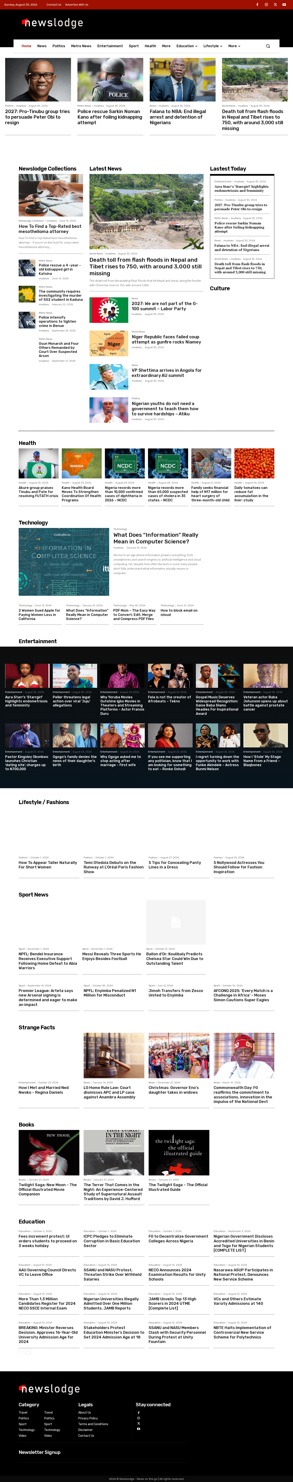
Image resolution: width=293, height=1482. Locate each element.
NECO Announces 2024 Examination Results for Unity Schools (177, 1275)
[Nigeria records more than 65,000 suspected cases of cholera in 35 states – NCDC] (168, 463)
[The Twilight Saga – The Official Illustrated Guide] (179, 1152)
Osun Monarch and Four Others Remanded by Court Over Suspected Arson (59, 350)
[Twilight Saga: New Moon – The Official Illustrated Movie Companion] (49, 1152)
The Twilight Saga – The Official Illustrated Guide (178, 1187)
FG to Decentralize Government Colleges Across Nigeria (178, 1238)
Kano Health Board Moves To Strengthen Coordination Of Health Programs (81, 494)
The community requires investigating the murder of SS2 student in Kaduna (61, 295)
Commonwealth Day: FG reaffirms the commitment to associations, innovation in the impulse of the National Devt (243, 1094)
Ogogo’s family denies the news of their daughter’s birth (75, 761)
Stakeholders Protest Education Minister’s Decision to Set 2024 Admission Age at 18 (114, 1332)
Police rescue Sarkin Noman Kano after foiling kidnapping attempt (109, 117)
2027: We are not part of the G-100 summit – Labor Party (165, 306)
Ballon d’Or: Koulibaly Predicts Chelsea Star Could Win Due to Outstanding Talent (174, 959)
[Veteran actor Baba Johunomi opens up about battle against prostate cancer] (265, 676)
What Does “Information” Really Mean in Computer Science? (155, 538)
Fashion (23, 857)
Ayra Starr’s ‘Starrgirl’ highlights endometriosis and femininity (241, 188)
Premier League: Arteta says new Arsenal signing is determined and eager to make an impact (48, 997)
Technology (120, 529)
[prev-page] (21, 1351)
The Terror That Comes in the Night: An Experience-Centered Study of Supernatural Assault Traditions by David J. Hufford (113, 1192)
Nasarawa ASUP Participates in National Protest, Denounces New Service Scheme (243, 1275)
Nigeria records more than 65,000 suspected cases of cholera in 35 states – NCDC (168, 494)
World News (228, 106)
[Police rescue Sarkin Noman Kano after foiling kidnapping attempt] (110, 79)
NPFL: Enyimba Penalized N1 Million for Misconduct (110, 993)
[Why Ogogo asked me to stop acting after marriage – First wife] (122, 735)
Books (22, 1180)
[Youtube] (284, 4)
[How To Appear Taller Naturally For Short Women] (49, 830)
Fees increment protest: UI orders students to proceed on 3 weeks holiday (48, 1241)
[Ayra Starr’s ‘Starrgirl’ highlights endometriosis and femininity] (27, 676)
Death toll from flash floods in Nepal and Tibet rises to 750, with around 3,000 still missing (252, 120)
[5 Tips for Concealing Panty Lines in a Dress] (179, 830)
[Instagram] (266, 4)
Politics (9, 106)
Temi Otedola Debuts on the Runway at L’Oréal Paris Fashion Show (114, 867)
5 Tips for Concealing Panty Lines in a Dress (175, 865)
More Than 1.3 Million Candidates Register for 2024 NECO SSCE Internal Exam (47, 1304)
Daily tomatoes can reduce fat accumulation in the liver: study (251, 494)
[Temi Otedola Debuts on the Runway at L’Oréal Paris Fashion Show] (114, 830)
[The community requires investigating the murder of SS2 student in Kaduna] (27, 294)
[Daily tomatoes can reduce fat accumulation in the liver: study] (254, 463)
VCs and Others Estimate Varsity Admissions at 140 (238, 1301)
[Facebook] (257, 4)
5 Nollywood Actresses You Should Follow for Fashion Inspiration (239, 867)
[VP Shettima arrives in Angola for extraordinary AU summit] (108, 377)
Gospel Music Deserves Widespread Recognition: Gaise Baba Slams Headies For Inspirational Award (217, 705)
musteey (21, 105)
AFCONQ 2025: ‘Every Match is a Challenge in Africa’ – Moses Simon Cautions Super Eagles (243, 995)
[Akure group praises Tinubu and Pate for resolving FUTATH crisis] (39, 463)
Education (24, 1231)
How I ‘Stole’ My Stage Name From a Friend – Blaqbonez (262, 761)
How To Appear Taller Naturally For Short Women (48, 865)
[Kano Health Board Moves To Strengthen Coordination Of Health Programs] (82, 463)
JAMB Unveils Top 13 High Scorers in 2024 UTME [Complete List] (172, 1304)
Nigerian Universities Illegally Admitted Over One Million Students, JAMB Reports (111, 1304)
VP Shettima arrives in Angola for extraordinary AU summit (167, 373)
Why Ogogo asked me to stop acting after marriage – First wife (120, 761)
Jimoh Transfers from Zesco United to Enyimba (176, 993)
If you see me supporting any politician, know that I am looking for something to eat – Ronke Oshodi (170, 763)
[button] (267, 45)
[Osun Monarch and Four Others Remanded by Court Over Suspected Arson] (27, 346)
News (153, 106)
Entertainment (222, 181)
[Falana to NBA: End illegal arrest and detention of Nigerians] (183, 79)
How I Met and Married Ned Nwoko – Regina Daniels (44, 1090)
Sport (22, 949)
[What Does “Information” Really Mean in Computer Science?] (64, 562)
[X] (275, 4)
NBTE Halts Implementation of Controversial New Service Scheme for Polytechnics (242, 1332)
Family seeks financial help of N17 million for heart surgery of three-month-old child (210, 494)
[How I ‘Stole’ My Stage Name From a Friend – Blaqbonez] (265, 735)
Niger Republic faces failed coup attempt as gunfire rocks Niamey (166, 339)
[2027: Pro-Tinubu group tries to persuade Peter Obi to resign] (38, 79)
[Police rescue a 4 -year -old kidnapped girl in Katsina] (27, 268)
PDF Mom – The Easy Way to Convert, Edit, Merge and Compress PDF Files (134, 614)
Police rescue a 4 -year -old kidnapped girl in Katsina (60, 269)
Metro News (84, 106)
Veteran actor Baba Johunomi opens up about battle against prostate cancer (265, 703)
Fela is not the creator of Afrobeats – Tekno (169, 699)
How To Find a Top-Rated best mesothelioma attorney (50, 229)
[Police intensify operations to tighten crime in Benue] (27, 320)
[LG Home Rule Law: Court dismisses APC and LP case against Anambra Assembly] (114, 1055)
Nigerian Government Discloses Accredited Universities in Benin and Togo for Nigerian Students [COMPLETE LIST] (244, 1243)
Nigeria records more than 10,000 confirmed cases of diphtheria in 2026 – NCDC (124, 494)
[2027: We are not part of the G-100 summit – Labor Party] (108, 310)
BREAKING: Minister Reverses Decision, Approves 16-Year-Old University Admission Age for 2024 (48, 1334)
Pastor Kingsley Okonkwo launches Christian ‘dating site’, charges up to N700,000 (26, 763)
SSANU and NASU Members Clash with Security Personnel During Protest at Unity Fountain (177, 1334)
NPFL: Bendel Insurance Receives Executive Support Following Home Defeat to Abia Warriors (48, 961)
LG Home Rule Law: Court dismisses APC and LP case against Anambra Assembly (109, 1092)
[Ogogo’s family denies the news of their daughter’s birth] (75, 735)
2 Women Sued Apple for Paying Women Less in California (39, 614)
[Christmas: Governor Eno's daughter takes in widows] (179, 1055)
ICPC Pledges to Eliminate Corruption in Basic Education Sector (112, 1241)
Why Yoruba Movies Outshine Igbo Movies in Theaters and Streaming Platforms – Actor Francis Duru (122, 705)
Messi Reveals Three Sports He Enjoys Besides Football (111, 956)
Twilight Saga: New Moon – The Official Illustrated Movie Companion (48, 1189)
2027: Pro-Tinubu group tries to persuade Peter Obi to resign (37, 117)
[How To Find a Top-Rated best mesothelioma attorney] (51, 195)
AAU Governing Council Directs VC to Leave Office (47, 1272)
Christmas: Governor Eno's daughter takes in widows (174, 1090)
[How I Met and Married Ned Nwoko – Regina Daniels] (49, 1055)
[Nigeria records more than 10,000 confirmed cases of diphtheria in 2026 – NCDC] (125, 463)
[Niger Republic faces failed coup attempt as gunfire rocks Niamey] (108, 343)
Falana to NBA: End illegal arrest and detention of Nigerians (178, 117)
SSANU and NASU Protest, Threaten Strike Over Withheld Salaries (113, 1275)
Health (22, 483)
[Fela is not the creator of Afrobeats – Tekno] (170, 676)
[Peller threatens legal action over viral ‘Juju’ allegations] (75, 676)
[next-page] (28, 1351)
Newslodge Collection (31, 221)
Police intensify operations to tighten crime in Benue (57, 321)
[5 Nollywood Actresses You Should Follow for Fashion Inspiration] (244, 830)
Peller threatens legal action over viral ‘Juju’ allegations (71, 701)
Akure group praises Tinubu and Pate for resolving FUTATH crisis (38, 492)
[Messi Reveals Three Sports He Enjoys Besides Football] (112, 922)
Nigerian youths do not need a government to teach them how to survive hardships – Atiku (165, 408)
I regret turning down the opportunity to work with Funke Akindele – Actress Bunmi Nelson (217, 763)
